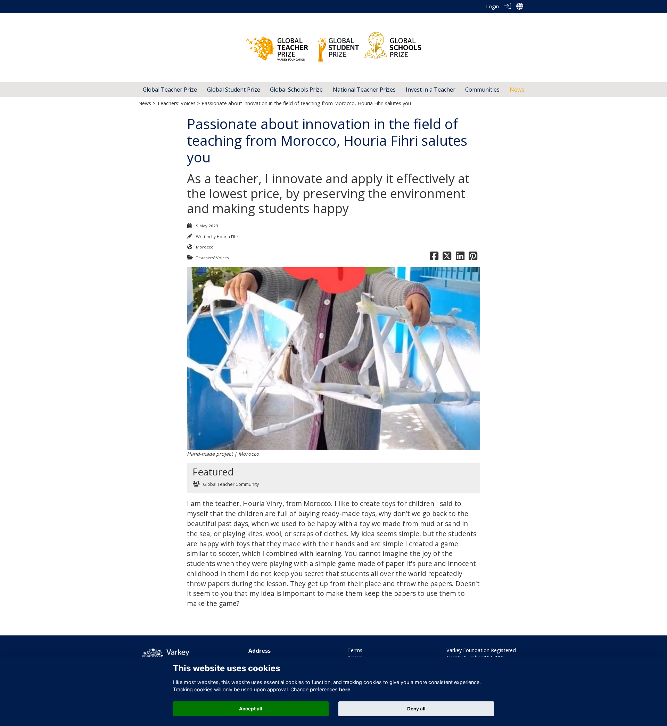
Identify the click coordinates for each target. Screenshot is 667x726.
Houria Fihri (228, 236)
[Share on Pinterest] (473, 257)
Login (492, 6)
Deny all (416, 708)
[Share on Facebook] (434, 257)
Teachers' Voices (176, 103)
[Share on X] (447, 257)
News (144, 103)
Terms (354, 650)
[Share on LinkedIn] (460, 257)
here (345, 689)
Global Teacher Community (231, 484)
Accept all (250, 708)
